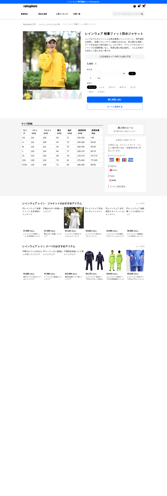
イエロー (101, 92)
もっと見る (140, 203)
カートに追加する (115, 107)
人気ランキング (62, 14)
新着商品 (24, 14)
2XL (98, 78)
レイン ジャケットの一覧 (49, 24)
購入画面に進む (115, 100)
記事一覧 (76, 14)
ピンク (133, 87)
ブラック (91, 87)
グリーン (112, 87)
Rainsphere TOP (29, 24)
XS (124, 73)
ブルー (91, 92)
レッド (101, 87)
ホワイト (123, 87)
